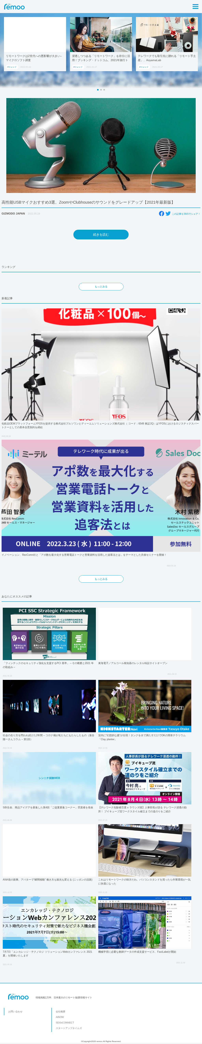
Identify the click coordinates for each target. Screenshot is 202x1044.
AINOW (60, 1017)
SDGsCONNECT (65, 1022)
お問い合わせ (15, 1011)
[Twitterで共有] (168, 213)
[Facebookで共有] (161, 213)
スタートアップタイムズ (69, 1028)
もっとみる (101, 286)
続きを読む (101, 234)
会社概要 (60, 1011)
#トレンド (43, 67)
